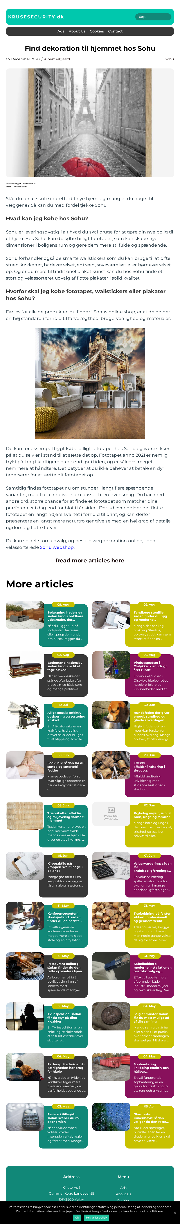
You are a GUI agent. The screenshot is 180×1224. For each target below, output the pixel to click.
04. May (149, 1006)
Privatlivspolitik (96, 1217)
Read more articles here (90, 560)
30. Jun (149, 705)
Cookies (97, 31)
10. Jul (63, 705)
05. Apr (149, 1106)
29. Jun (149, 755)
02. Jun (149, 805)
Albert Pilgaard (57, 59)
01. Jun (63, 856)
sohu (169, 59)
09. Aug (63, 605)
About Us (77, 31)
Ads (61, 31)
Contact (115, 31)
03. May (63, 1106)
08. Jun (63, 805)
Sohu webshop (57, 547)
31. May (63, 906)
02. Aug (149, 605)
